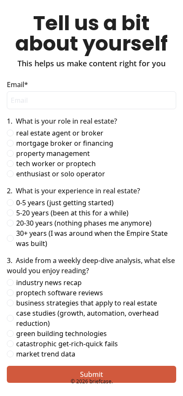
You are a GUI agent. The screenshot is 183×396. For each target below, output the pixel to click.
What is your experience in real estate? (73, 190)
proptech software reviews (59, 292)
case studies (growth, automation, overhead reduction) (88, 318)
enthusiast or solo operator (60, 173)
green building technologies (61, 333)
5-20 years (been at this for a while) (72, 213)
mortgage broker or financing (64, 143)
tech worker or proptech (56, 163)
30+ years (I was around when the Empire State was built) (92, 238)
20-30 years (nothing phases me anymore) (84, 223)
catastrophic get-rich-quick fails (67, 343)
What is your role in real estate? (62, 121)
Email (17, 84)
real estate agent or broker (59, 133)
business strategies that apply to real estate (86, 303)
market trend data (45, 354)
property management (53, 153)
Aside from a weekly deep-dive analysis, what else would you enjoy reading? (91, 265)
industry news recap (49, 282)
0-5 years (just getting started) (65, 202)
